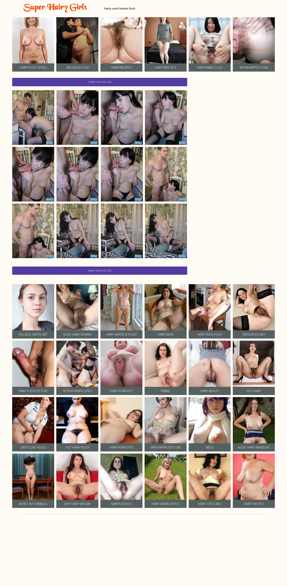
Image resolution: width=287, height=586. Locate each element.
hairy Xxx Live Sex (100, 82)
